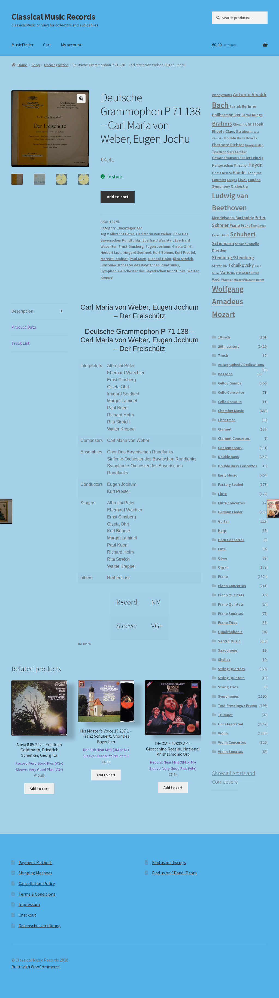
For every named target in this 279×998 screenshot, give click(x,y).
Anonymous (222, 94)
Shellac (224, 659)
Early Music (227, 475)
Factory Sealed (230, 484)
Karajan (232, 180)
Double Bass (234, 138)
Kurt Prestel (185, 252)
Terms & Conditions (37, 894)
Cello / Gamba (230, 383)
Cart (47, 44)
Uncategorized (56, 64)
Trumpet (225, 714)
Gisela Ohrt (182, 246)
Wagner (227, 279)
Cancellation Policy (37, 883)
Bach (220, 105)
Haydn (255, 164)
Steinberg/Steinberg (233, 258)
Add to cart (118, 196)
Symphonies (228, 696)
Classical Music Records (53, 16)
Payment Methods (36, 862)
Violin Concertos (232, 742)
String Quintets (231, 677)
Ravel (261, 226)
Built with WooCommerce (35, 966)
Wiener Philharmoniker (248, 280)
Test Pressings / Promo (237, 705)
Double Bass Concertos (237, 465)
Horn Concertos (231, 539)
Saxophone (227, 650)
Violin (223, 733)
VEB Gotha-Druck (247, 273)
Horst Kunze (222, 173)
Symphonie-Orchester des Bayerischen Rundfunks (143, 270)
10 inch (224, 337)
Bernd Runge (252, 115)
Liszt (242, 179)
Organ (223, 567)
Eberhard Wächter (157, 240)
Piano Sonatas (230, 613)
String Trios (228, 687)
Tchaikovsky (241, 265)
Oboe (222, 558)
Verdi (216, 279)
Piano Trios (227, 622)
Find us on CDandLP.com (174, 872)
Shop (36, 64)
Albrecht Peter (122, 233)
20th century (228, 346)
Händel (240, 173)
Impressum (29, 904)
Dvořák (251, 138)
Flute (222, 493)
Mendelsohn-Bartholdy (233, 217)
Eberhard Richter (228, 144)
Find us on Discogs (169, 862)
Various (227, 272)
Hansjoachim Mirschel (229, 165)
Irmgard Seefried (137, 252)
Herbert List (111, 252)
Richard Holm (159, 258)
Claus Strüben (238, 131)
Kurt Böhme (163, 252)
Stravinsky (220, 266)
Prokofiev (249, 225)
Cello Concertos (231, 392)
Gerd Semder (237, 151)
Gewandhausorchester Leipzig (237, 157)
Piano (234, 225)
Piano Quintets (231, 604)
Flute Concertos (231, 502)
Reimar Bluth (220, 235)
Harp (222, 530)
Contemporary (230, 447)
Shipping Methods (35, 872)
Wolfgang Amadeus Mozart (228, 301)
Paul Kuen (138, 258)
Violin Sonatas (230, 751)
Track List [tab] (20, 343)
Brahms (222, 123)
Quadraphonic (230, 631)
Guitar (223, 521)
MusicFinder (22, 44)
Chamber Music (231, 410)
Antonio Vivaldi (249, 94)
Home (22, 64)
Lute (222, 549)
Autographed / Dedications (241, 364)
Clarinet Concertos (234, 438)
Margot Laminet (114, 258)
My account (71, 44)
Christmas (227, 419)
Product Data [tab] (23, 327)
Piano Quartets (231, 595)
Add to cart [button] (39, 788)
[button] (81, 98)
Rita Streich (183, 258)
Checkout (27, 915)
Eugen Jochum (157, 246)
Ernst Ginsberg (131, 246)
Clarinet (225, 429)
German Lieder (230, 511)
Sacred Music (229, 641)
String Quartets (231, 668)
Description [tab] (22, 311)
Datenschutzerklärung (40, 925)
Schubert (243, 234)
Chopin (238, 124)
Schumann (223, 243)
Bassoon (225, 373)
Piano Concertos (232, 585)
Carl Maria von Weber (153, 233)
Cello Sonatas (230, 401)
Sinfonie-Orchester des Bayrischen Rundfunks (140, 265)
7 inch (223, 355)
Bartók (235, 106)
